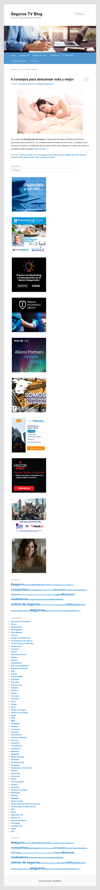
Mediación (68, 594)
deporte (31, 590)
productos (62, 604)
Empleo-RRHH (16, 676)
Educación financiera (19, 668)
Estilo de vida (16, 685)
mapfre (58, 594)
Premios (54, 604)
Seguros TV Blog (26, 13)
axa (68, 584)
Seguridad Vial (24, 611)
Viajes (13, 828)
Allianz (57, 585)
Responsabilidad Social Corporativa (25, 803)
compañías (19, 589)
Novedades (15, 765)
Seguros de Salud (52, 610)
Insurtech (23, 595)
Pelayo (49, 605)
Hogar (13, 715)
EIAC (13, 671)
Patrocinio (43, 605)
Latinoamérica (16, 745)
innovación (15, 729)
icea (86, 590)
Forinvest (14, 696)
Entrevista (15, 682)
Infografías (15, 723)
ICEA (13, 718)
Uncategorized (17, 826)
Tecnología (65, 610)
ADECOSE (45, 585)
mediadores (19, 599)
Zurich (78, 611)
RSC (70, 604)
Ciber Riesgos (16, 632)
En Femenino (68, 55)
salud (20, 157)
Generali (81, 590)
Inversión (14, 740)
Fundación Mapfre (71, 590)
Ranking (14, 795)
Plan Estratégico (17, 781)
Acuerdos (36, 584)
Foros (13, 701)
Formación (15, 698)
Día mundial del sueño (56, 155)
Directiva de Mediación (20, 665)
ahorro (52, 585)
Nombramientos (17, 762)
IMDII (13, 721)
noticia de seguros (25, 604)
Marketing (15, 751)
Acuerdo (28, 584)
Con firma (34, 61)
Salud (30, 155)
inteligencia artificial (33, 595)
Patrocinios (15, 773)
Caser (72, 585)
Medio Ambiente (17, 756)
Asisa (65, 585)
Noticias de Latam (39, 55)
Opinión (14, 770)
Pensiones (15, 776)
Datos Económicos (18, 654)
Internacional (16, 734)
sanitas (82, 604)
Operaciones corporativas (21, 767)
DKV (46, 590)
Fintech (14, 693)
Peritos (14, 779)
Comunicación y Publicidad (22, 643)
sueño (32, 157)
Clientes (14, 635)
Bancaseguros (16, 629)
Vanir (37, 157)
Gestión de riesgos (18, 710)
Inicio (14, 55)
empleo (51, 590)
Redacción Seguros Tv (45, 84)
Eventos (14, 690)
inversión (43, 595)
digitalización (39, 590)
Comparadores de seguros (21, 640)
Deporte (14, 660)
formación (59, 589)
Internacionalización (19, 737)
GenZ (13, 707)
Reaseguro (15, 798)
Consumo (15, 649)
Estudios (14, 687)
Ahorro (14, 624)
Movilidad (15, 759)
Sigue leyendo (41, 148)
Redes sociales (17, 801)
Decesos (14, 657)
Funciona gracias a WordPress (50, 881)
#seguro (45, 155)
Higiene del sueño (72, 155)
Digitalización (16, 663)
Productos (15, 787)
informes (82, 155)
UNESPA (73, 611)
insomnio (14, 157)
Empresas (15, 679)
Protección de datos (19, 790)
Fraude (14, 704)
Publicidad (15, 792)
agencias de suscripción (21, 621)
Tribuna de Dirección (19, 61)
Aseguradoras (16, 627)
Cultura (14, 651)
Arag (61, 585)
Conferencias (16, 646)
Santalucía (15, 610)
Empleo (14, 674)
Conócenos (55, 55)
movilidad (31, 599)
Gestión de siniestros (19, 712)
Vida (13, 831)
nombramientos (55, 599)
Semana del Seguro (19, 820)
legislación (50, 595)
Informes (24, 155)
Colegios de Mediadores (20, 638)
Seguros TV (24, 55)
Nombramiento (41, 599)
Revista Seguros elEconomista (23, 806)
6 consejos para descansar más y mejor (42, 79)
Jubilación (15, 743)
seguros (26, 157)
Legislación (15, 748)
